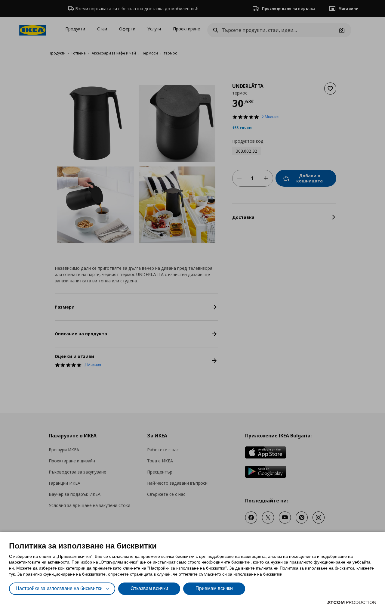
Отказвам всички (149, 588)
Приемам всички (214, 588)
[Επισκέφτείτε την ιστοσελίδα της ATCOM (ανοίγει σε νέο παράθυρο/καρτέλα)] (351, 602)
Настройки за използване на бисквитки (59, 588)
